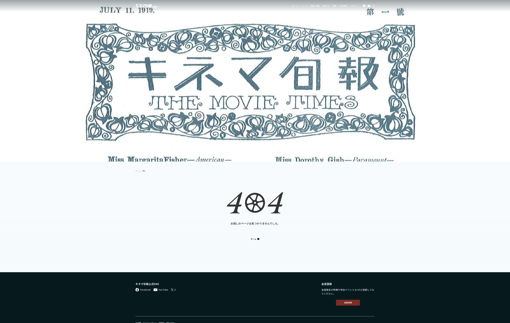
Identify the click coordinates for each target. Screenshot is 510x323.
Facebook (145, 289)
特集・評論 (315, 6)
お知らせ (326, 6)
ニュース (304, 6)
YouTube (163, 289)
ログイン (355, 6)
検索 (335, 6)
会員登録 (343, 6)
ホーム (295, 6)
